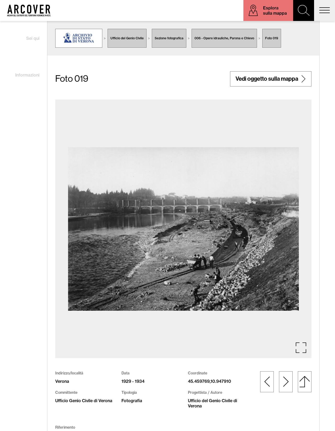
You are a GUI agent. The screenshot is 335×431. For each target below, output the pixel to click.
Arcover (28, 10)
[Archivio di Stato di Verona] (78, 38)
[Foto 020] (286, 381)
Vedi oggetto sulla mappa (267, 78)
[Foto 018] (267, 381)
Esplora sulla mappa (275, 10)
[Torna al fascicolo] (304, 381)
